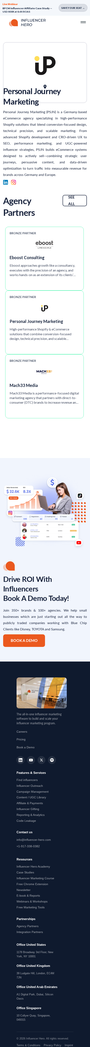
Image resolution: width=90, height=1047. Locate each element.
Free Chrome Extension (32, 884)
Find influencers (27, 780)
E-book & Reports (28, 895)
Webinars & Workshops (32, 901)
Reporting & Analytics (31, 815)
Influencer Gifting (28, 809)
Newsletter (24, 890)
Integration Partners (30, 932)
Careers (22, 731)
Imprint (69, 1045)
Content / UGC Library (31, 797)
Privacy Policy (52, 1045)
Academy (33, 866)
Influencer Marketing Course (35, 878)
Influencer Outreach (30, 785)
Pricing (21, 739)
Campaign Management (33, 791)
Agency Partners (28, 926)
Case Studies (25, 872)
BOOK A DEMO (24, 640)
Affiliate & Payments (30, 803)
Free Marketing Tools (31, 907)
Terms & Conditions (28, 1045)
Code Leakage (26, 820)
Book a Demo (26, 747)
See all (71, 200)
